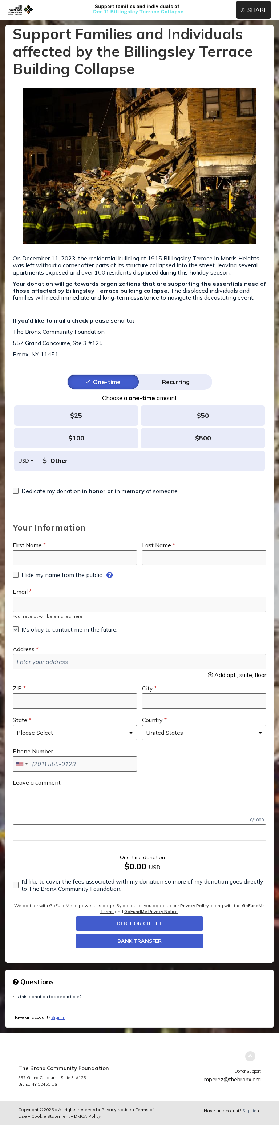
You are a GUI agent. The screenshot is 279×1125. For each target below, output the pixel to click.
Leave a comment (37, 782)
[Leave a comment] (139, 806)
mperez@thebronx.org (232, 1079)
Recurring (176, 381)
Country (152, 720)
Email (20, 591)
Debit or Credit (139, 923)
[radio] (107, 381)
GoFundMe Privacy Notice (151, 911)
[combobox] (21, 764)
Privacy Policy (194, 905)
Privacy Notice (116, 1109)
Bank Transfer (139, 941)
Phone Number (33, 751)
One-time (107, 381)
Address (24, 649)
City (147, 688)
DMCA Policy (87, 1116)
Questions (36, 981)
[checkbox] (95, 491)
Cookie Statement (50, 1116)
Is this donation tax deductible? (48, 996)
